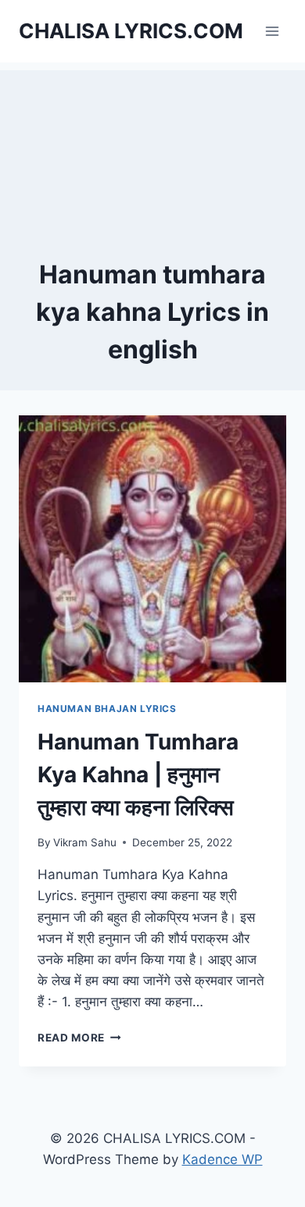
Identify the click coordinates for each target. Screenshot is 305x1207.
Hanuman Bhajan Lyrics (107, 708)
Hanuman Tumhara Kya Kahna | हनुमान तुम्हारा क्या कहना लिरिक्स (138, 774)
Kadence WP (222, 1159)
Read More (79, 1037)
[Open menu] (271, 31)
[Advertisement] (152, 148)
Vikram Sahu (85, 842)
